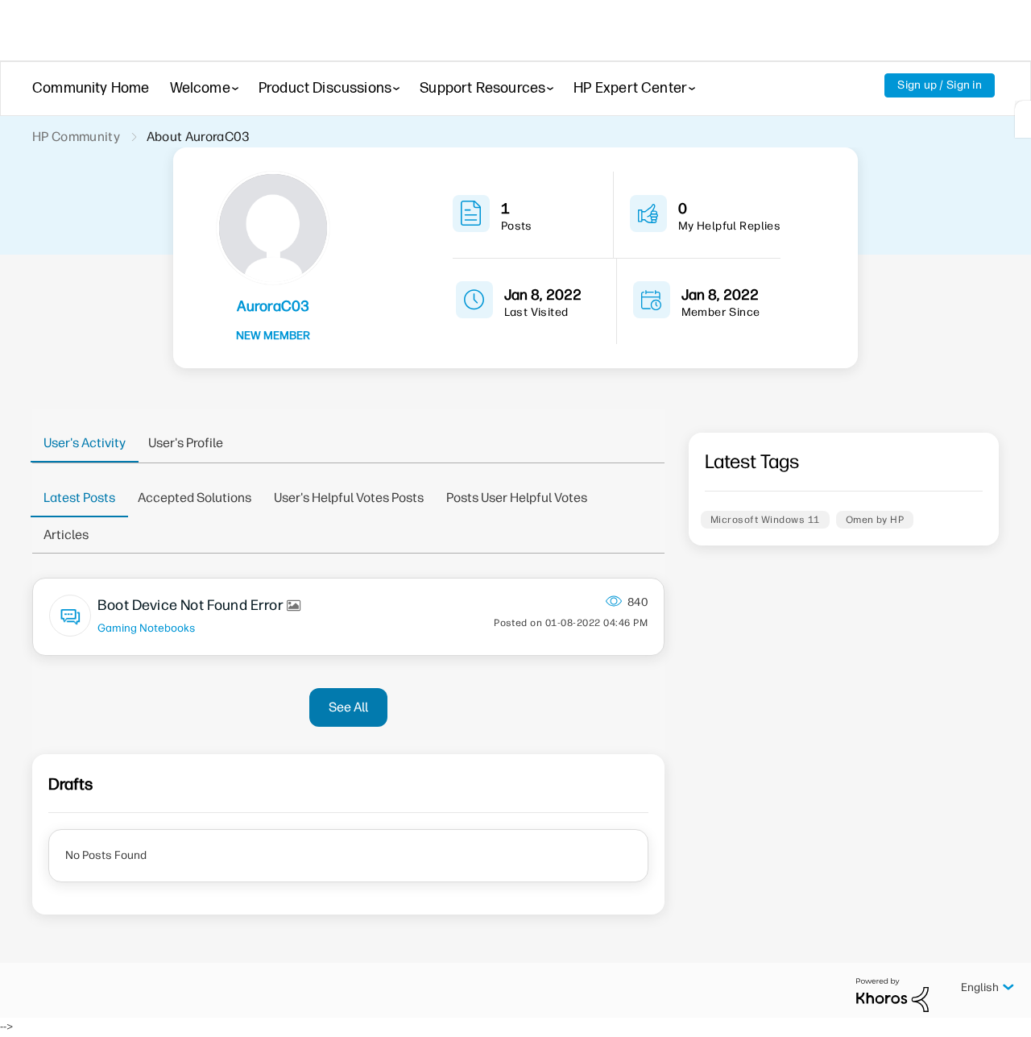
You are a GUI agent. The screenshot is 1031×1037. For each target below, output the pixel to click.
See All (348, 707)
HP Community (76, 136)
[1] (1023, 119)
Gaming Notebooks (146, 627)
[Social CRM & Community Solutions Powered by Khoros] (892, 995)
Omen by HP (875, 519)
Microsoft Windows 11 (765, 519)
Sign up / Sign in (939, 85)
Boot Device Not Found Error (192, 605)
